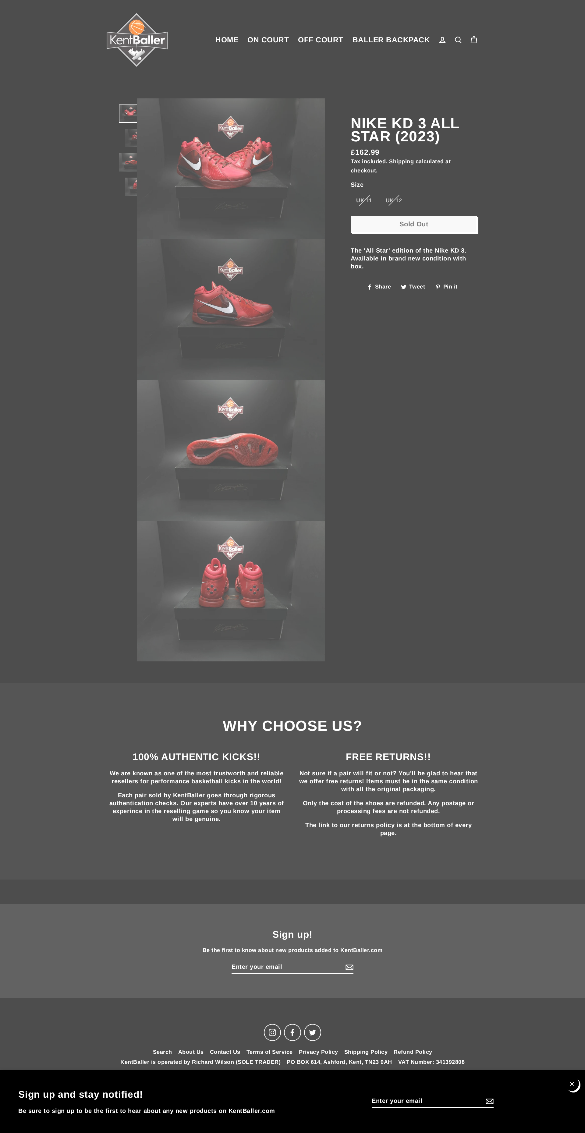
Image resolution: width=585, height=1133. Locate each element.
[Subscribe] (489, 1101)
